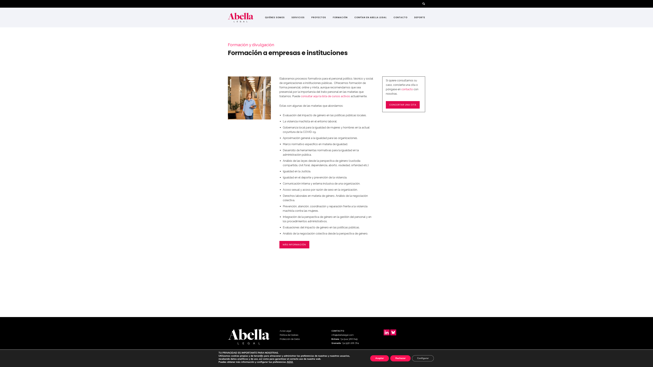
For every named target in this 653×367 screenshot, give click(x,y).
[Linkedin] (387, 332)
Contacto (400, 17)
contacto (407, 89)
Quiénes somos (275, 17)
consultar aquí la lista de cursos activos (325, 96)
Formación (340, 17)
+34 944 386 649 (349, 339)
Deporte (419, 17)
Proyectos (318, 17)
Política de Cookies (289, 335)
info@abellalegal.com (342, 335)
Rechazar (400, 358)
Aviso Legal (285, 331)
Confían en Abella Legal (370, 17)
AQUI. (290, 362)
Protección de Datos (290, 339)
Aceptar (379, 358)
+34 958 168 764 (350, 343)
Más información (294, 244)
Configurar (423, 358)
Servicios (298, 17)
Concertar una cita (402, 104)
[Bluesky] (393, 332)
